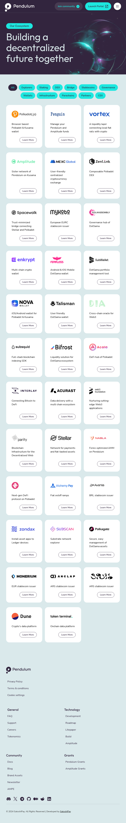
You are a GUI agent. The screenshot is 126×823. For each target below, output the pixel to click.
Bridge (71, 87)
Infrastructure (47, 95)
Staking (43, 87)
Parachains (68, 95)
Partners (86, 95)
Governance (108, 87)
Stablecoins (88, 87)
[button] (117, 6)
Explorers (27, 87)
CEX (100, 95)
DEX (57, 87)
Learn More (28, 139)
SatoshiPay (65, 811)
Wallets (27, 95)
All (12, 87)
